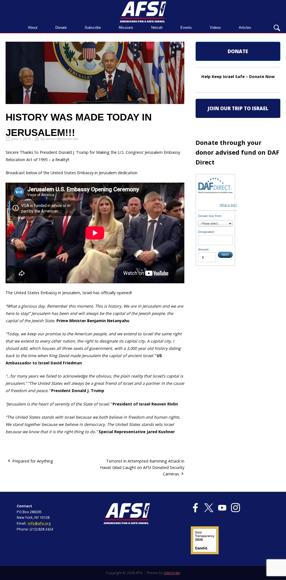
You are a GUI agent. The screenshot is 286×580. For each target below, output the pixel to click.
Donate (61, 27)
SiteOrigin (172, 572)
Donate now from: (210, 216)
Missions (126, 27)
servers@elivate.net (62, 138)
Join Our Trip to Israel (238, 108)
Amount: (203, 249)
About (32, 27)
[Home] (143, 11)
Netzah (157, 27)
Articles (245, 27)
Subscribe (93, 27)
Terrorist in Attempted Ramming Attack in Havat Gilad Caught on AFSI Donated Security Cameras (142, 467)
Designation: (206, 232)
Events (186, 27)
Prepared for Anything (32, 461)
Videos (215, 27)
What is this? (228, 205)
